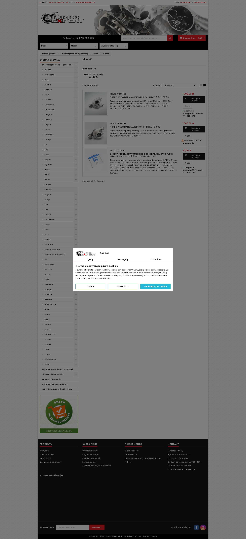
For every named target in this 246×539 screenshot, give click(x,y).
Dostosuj (122, 286)
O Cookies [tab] (156, 259)
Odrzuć (90, 286)
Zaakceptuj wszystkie (155, 286)
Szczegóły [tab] (123, 259)
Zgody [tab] (90, 259)
